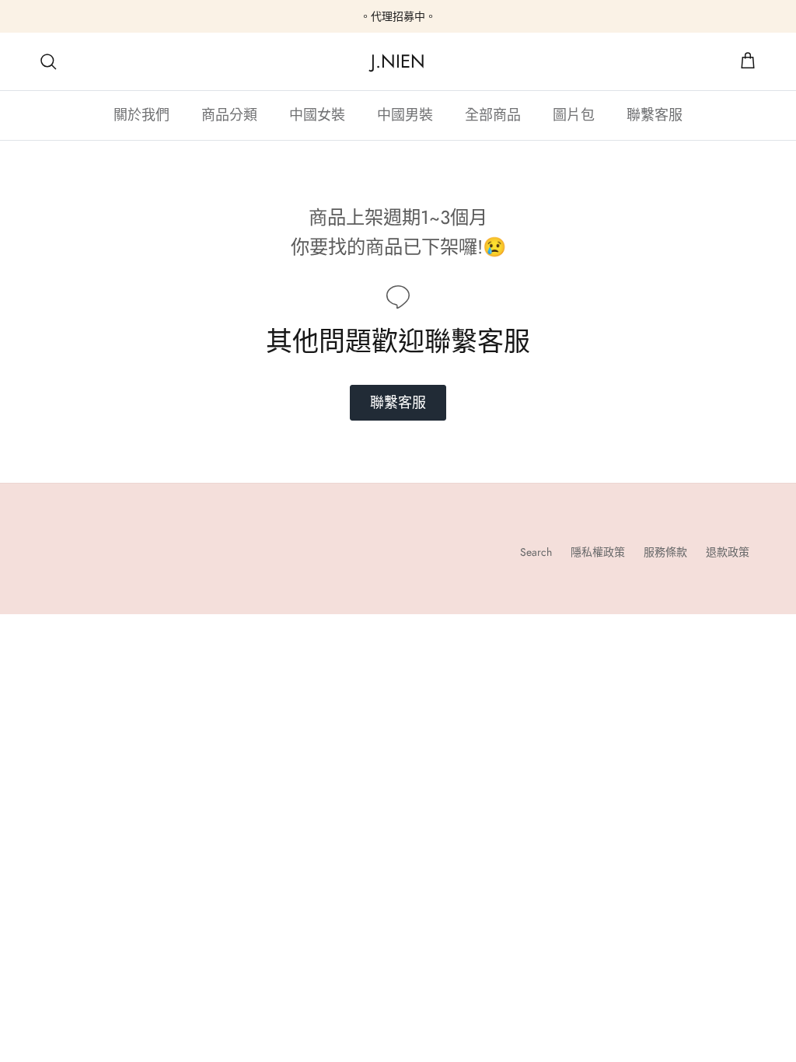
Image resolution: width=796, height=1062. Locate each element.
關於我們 (141, 115)
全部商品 (493, 115)
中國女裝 (317, 115)
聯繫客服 (655, 115)
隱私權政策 (598, 552)
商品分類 (229, 115)
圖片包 (574, 115)
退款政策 (727, 552)
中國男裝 (405, 115)
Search (536, 552)
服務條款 (665, 552)
